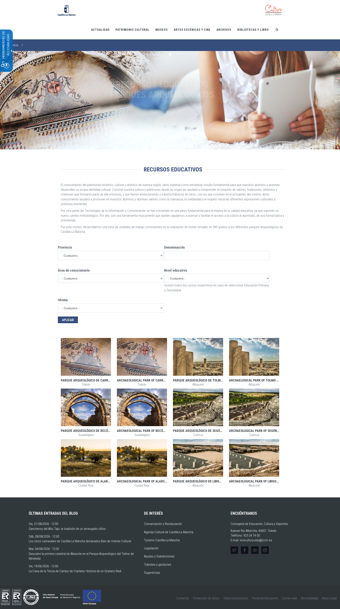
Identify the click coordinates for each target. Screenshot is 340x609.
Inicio (14, 45)
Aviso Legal (329, 598)
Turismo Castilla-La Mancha (162, 540)
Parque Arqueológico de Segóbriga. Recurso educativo (217, 431)
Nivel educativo (175, 270)
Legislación (151, 548)
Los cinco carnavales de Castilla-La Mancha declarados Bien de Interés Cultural (80, 541)
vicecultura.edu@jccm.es (256, 540)
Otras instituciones (236, 598)
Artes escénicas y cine (192, 29)
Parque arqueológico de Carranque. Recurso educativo (105, 380)
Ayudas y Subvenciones (159, 556)
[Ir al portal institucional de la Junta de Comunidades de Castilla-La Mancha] (66, 10)
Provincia (65, 247)
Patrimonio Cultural (132, 29)
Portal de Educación (265, 598)
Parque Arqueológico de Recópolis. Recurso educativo (104, 431)
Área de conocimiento (74, 270)
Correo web (289, 598)
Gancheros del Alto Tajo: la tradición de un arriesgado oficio (67, 529)
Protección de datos (206, 598)
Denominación (174, 247)
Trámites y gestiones (157, 564)
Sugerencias (152, 573)
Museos (161, 29)
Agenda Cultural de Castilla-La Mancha (168, 532)
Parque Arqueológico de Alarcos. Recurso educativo (103, 481)
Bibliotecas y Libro (253, 29)
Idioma (63, 300)
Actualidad (100, 29)
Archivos (223, 29)
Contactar (182, 598)
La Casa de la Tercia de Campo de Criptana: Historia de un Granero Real (75, 571)
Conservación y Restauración (163, 524)
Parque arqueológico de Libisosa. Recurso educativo (215, 481)
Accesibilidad (309, 598)
